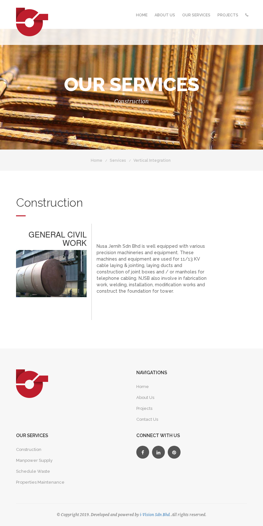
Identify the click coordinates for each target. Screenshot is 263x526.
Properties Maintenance (40, 482)
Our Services (196, 15)
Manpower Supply (34, 460)
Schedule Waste (33, 471)
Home (142, 15)
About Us (165, 15)
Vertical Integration (152, 160)
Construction (28, 449)
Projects (227, 15)
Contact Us (147, 419)
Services (118, 160)
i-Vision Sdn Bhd (154, 515)
